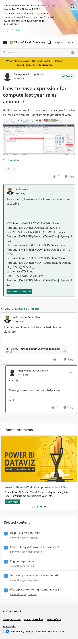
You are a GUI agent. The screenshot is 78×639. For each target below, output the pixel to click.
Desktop (10, 52)
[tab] (37, 506)
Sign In (69, 42)
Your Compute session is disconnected (34, 575)
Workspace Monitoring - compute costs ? (35, 589)
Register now (12, 30)
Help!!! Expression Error (25, 533)
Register (59, 42)
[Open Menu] (72, 52)
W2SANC (33, 537)
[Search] (49, 42)
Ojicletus (33, 580)
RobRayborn (35, 551)
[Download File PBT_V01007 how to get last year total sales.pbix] (64, 350)
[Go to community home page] (28, 42)
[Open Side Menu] (5, 42)
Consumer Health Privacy (50, 631)
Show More (13, 160)
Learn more (46, 65)
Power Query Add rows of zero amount (34, 547)
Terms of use (54, 619)
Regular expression (22, 561)
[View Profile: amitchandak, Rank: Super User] (7, 319)
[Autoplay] (33, 506)
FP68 (31, 566)
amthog (32, 594)
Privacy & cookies (33, 619)
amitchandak (23, 189)
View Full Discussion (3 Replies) (22, 308)
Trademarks (9, 626)
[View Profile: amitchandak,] (10, 191)
